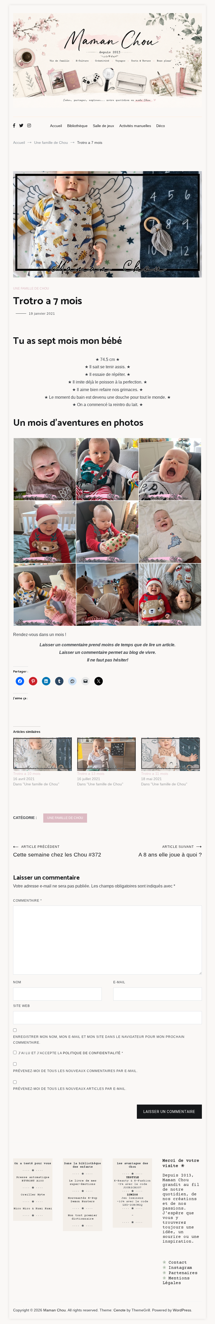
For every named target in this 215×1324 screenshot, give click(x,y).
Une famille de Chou (31, 288)
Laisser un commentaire (169, 1112)
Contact (178, 1262)
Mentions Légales (176, 1280)
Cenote (120, 1310)
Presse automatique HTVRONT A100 (32, 1179)
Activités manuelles (135, 126)
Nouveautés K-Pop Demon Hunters (82, 1199)
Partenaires (183, 1273)
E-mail (119, 982)
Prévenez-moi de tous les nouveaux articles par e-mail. (69, 1089)
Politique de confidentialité (92, 1053)
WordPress (182, 1310)
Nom (17, 982)
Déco (160, 126)
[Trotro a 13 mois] (106, 754)
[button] (44, 469)
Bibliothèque (77, 126)
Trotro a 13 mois (90, 773)
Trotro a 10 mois (26, 773)
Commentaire (27, 900)
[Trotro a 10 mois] (42, 754)
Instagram (180, 1267)
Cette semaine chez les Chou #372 (57, 851)
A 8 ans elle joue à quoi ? (170, 851)
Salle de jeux (103, 126)
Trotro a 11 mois (154, 773)
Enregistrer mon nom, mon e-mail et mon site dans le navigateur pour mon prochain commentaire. (99, 1039)
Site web (21, 1006)
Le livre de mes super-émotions (82, 1182)
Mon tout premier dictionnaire (82, 1217)
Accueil (56, 126)
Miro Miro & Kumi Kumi (33, 1208)
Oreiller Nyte (33, 1194)
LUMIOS (132, 1194)
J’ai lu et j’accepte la (70, 1053)
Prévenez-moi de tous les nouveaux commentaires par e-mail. (75, 1071)
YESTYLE (132, 1177)
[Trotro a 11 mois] (170, 754)
